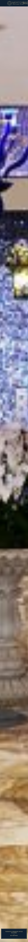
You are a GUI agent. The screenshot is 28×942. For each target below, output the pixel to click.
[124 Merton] (14, 3)
